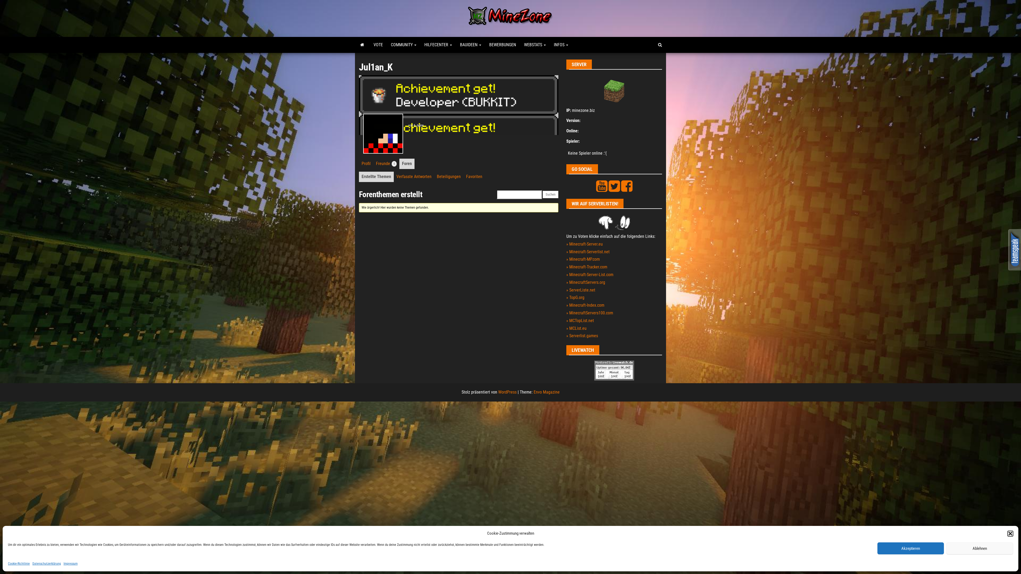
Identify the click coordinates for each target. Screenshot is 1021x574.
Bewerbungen (502, 44)
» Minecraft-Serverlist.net (588, 251)
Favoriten (474, 176)
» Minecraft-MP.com (583, 259)
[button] (1010, 533)
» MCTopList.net (580, 320)
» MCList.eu (576, 328)
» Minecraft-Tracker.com (586, 266)
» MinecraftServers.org (585, 282)
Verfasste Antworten (414, 176)
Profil (366, 163)
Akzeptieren (910, 548)
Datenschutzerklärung (46, 563)
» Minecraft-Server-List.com (589, 274)
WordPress (507, 392)
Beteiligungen (449, 176)
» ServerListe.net (580, 290)
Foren (407, 163)
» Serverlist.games (582, 335)
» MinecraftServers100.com (589, 312)
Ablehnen (980, 548)
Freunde (385, 163)
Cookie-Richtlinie (19, 563)
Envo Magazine (547, 392)
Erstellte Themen (376, 176)
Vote (378, 44)
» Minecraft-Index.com (585, 305)
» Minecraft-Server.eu (584, 244)
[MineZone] (362, 45)
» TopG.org (575, 297)
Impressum (71, 563)
